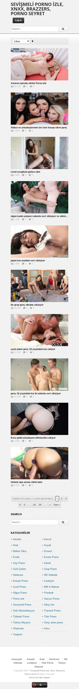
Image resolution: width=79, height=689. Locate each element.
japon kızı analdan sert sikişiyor (28, 260)
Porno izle (18, 598)
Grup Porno (50, 569)
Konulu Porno (20, 580)
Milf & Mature (51, 586)
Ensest (48, 551)
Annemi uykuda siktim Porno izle (28, 83)
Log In (18, 20)
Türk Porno (50, 616)
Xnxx (47, 628)
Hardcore (18, 574)
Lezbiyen (49, 580)
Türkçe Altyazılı (21, 622)
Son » (57, 504)
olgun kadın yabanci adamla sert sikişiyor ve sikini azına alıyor (45, 216)
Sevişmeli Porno (22, 604)
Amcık (47, 539)
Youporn (17, 634)
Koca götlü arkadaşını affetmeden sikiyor (33, 438)
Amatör (17, 539)
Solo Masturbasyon (24, 610)
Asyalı (47, 545)
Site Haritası (44, 677)
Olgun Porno (20, 592)
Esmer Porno (51, 557)
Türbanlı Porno (21, 616)
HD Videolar (50, 574)
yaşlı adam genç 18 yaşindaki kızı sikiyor (33, 349)
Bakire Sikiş (19, 551)
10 (34, 504)
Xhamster (18, 628)
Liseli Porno (19, 586)
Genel (47, 563)
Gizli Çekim (19, 569)
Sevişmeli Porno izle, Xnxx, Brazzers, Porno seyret (37, 9)
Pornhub (48, 592)
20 (40, 504)
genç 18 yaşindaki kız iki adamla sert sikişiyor (36, 393)
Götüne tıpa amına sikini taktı (26, 482)
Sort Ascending (32, 41)
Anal (15, 545)
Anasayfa (17, 659)
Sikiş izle (49, 604)
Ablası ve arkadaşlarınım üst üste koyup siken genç (39, 127)
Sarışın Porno (51, 598)
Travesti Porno (52, 610)
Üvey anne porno (53, 622)
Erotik (16, 557)
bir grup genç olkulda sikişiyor (27, 305)
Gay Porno (19, 563)
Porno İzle (33, 677)
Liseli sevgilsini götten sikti (25, 172)
